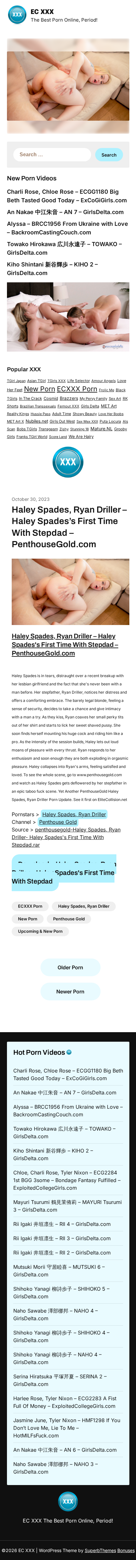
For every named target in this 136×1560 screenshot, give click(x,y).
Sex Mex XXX (87, 421)
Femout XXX (68, 406)
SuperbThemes (100, 1550)
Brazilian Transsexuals (38, 406)
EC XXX (42, 12)
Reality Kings (18, 414)
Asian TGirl (36, 381)
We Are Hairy (81, 436)
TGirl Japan (16, 381)
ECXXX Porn (77, 389)
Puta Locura (110, 421)
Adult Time (61, 414)
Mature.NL (101, 428)
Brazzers (69, 398)
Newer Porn (70, 991)
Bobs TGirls (27, 429)
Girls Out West (62, 421)
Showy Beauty (85, 414)
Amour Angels (103, 381)
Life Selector (78, 381)
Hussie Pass (41, 414)
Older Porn (70, 967)
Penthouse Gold (58, 822)
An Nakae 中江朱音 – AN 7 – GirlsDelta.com (65, 212)
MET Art (109, 405)
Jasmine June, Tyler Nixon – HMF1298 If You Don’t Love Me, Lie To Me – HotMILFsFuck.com (66, 1428)
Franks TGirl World (31, 436)
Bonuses (126, 1550)
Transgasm (48, 429)
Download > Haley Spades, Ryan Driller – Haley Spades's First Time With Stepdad (64, 873)
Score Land (58, 437)
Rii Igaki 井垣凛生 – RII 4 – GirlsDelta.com (62, 1224)
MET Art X (15, 421)
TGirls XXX (56, 381)
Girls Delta (90, 406)
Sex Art (115, 398)
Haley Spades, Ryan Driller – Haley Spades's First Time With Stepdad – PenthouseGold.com (65, 645)
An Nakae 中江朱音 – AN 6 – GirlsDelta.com (65, 1450)
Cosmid (51, 398)
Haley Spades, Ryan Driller (74, 814)
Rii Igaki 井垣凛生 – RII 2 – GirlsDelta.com (62, 1252)
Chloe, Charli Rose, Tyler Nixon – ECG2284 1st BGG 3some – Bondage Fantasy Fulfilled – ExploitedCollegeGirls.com (67, 1180)
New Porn (39, 389)
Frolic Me (106, 390)
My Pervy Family (93, 398)
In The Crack (30, 398)
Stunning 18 (79, 429)
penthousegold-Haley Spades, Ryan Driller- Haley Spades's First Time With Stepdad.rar (66, 837)
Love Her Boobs (111, 414)
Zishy (64, 429)
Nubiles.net (37, 421)
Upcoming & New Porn (40, 931)
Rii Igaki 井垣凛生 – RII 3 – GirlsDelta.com (62, 1238)
